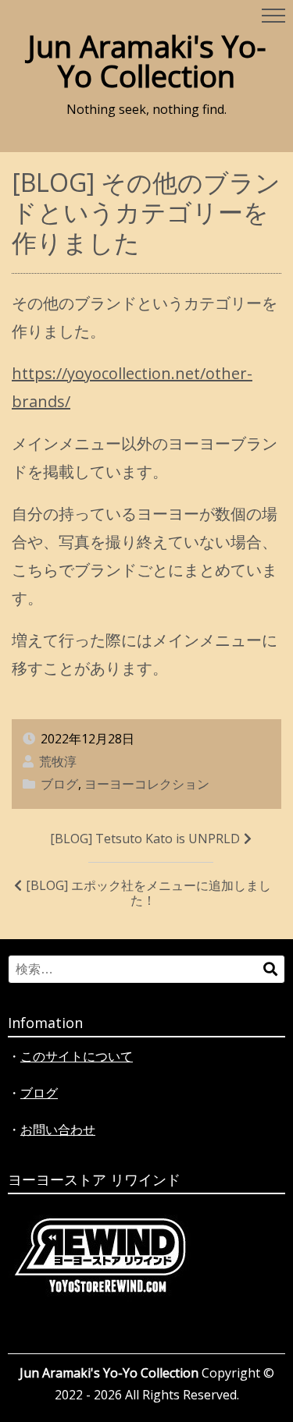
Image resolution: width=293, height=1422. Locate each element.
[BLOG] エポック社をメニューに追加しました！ (148, 893)
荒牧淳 (58, 761)
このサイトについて (76, 1056)
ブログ (59, 784)
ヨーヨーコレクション (146, 784)
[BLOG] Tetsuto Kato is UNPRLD (145, 838)
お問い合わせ (57, 1129)
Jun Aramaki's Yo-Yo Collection (146, 61)
